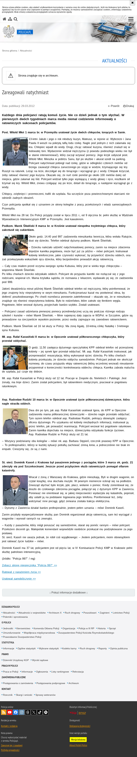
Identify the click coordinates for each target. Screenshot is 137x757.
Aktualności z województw (32, 612)
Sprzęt (112, 628)
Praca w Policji (10, 665)
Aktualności (26, 50)
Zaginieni (104, 612)
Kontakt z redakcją (9, 726)
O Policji (6, 622)
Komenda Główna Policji (46, 628)
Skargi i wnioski (24, 695)
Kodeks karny (69, 648)
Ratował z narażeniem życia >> (21, 572)
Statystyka (8, 642)
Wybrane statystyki (49, 648)
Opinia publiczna (119, 648)
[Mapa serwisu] (10, 19)
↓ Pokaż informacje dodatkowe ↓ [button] (68, 592)
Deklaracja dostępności (80, 726)
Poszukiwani (89, 612)
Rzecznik (8, 695)
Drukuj (130, 106)
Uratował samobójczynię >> (19, 578)
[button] (130, 19)
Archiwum (73, 683)
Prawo (5, 654)
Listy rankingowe (60, 671)
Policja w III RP (86, 628)
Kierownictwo (23, 628)
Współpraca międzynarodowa (39, 632)
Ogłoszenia (42, 671)
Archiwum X (55, 612)
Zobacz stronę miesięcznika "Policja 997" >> (29, 565)
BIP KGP (82, 713)
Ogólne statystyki (27, 648)
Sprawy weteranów (45, 695)
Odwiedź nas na (9, 712)
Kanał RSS (3, 712)
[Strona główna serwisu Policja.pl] (4, 19)
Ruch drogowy (72, 612)
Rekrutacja (78, 671)
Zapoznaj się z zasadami (11, 745)
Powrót (115, 106)
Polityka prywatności (10, 750)
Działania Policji (11, 607)
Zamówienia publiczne (14, 677)
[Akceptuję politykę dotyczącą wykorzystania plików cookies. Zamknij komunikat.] (132, 2)
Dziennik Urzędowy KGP (16, 660)
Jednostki (8, 628)
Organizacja (68, 628)
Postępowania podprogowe (50, 683)
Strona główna (9, 50)
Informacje (8, 648)
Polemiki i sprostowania (15, 617)
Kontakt (6, 689)
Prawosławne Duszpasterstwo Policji (22, 637)
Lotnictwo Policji (121, 612)
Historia (102, 628)
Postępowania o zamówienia (18, 683)
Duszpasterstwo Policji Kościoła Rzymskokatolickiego (86, 632)
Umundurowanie (11, 632)
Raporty (102, 648)
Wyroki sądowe (40, 660)
